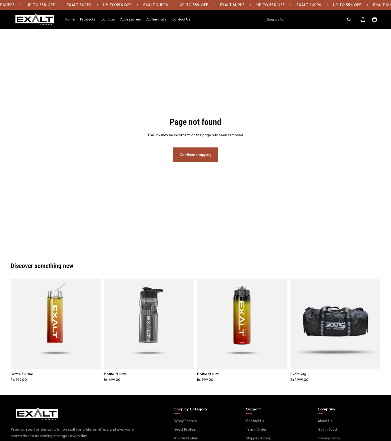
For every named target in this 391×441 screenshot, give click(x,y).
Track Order (256, 429)
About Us (325, 420)
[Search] (349, 19)
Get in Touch (328, 429)
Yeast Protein (185, 429)
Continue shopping (195, 154)
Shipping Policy (258, 438)
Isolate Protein (186, 438)
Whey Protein (185, 420)
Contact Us (255, 420)
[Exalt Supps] (37, 414)
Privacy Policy (329, 438)
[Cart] (374, 19)
